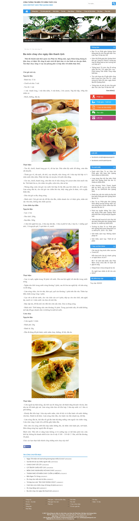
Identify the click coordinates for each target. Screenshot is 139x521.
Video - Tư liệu (96, 502)
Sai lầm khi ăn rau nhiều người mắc (39, 462)
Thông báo (35, 11)
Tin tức (63, 11)
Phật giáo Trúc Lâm (53, 502)
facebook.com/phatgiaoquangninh (103, 157)
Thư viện (107, 11)
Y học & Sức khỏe (75, 504)
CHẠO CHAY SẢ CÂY (34, 464)
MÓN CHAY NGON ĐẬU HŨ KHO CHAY (40, 470)
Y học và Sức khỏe (89, 11)
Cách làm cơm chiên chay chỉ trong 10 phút (41, 485)
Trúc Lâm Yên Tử (29, 40)
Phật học (79, 11)
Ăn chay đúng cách (33, 488)
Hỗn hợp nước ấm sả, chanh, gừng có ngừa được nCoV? (104, 256)
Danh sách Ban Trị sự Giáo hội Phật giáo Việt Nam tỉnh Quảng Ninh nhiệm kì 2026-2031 (104, 173)
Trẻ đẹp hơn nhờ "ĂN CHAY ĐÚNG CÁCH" (41, 482)
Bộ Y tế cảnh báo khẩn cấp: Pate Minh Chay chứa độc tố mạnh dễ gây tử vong (104, 262)
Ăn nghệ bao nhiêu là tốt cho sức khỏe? (104, 272)
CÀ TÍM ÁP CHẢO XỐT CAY (36, 467)
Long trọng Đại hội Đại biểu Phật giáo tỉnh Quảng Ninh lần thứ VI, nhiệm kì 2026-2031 (104, 180)
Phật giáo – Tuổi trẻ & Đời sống (56, 499)
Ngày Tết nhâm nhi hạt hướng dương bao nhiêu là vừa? (45, 459)
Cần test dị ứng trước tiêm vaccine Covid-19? (104, 251)
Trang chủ (28, 499)
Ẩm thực (100, 11)
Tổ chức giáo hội (45, 11)
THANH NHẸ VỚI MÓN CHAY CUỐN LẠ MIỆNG (43, 473)
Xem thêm (109, 90)
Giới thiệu (56, 11)
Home (26, 11)
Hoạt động (71, 11)
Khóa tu (28, 504)
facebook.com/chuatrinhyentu (101, 160)
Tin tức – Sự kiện (30, 502)
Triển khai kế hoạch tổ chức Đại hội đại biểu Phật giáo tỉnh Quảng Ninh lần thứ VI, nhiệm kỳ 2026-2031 (104, 221)
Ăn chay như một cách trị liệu (36, 479)
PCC (76, 519)
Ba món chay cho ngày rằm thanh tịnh (39, 491)
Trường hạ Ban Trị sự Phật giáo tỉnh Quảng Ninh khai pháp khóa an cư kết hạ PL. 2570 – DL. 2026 (104, 228)
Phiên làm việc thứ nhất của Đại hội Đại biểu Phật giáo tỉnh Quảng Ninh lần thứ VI (104, 196)
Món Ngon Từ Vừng (33, 476)
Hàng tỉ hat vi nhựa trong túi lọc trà (103, 268)
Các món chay (36, 49)
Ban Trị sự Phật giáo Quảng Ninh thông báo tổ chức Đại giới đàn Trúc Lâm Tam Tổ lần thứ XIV (104, 53)
